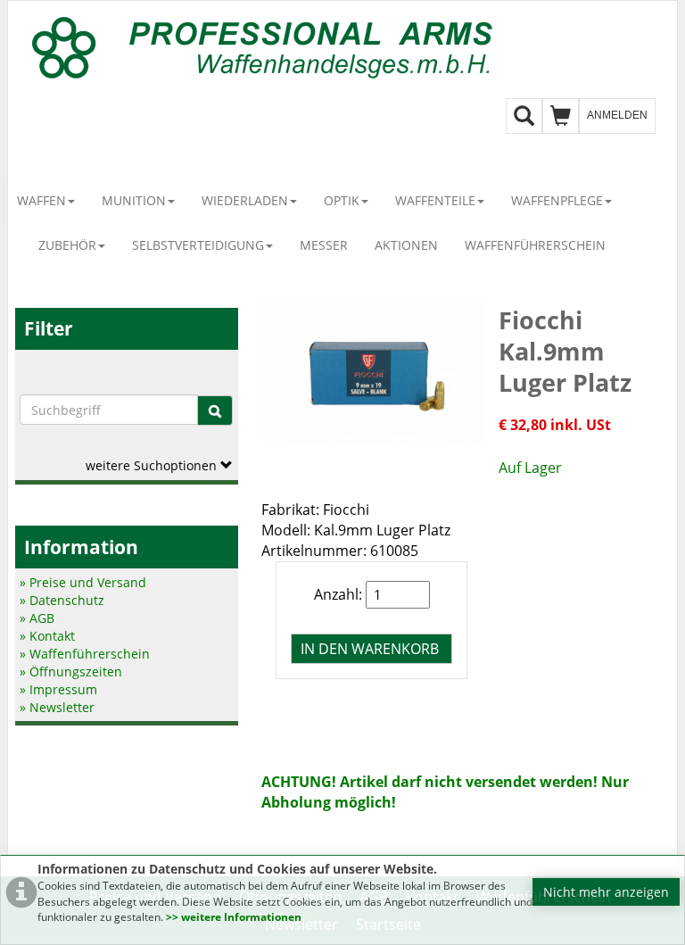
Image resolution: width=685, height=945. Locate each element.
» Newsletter (57, 707)
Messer (324, 244)
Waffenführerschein (535, 244)
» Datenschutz (62, 600)
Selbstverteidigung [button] (198, 244)
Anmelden (617, 115)
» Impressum (58, 689)
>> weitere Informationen (233, 916)
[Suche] (215, 410)
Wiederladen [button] (245, 200)
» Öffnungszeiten (71, 671)
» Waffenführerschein (85, 653)
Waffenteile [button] (435, 200)
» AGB (37, 617)
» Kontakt (47, 635)
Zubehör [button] (67, 244)
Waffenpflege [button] (557, 200)
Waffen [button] (41, 200)
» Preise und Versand (83, 582)
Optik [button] (341, 200)
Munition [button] (134, 200)
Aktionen (406, 244)
